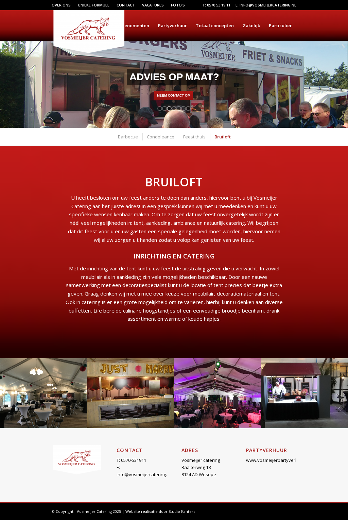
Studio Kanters (182, 511)
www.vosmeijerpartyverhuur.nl (278, 460)
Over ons (61, 4)
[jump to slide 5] (178, 108)
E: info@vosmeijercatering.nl (266, 4)
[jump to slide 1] (159, 108)
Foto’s (178, 4)
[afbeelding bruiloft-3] (217, 393)
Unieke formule (93, 4)
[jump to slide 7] (188, 108)
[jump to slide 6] (183, 108)
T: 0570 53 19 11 (216, 4)
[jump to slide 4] (174, 108)
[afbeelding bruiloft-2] (130, 393)
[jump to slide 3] (169, 108)
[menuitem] (63, 5)
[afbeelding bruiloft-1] (43, 393)
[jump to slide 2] (164, 108)
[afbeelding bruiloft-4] (304, 393)
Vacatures (153, 4)
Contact (126, 4)
